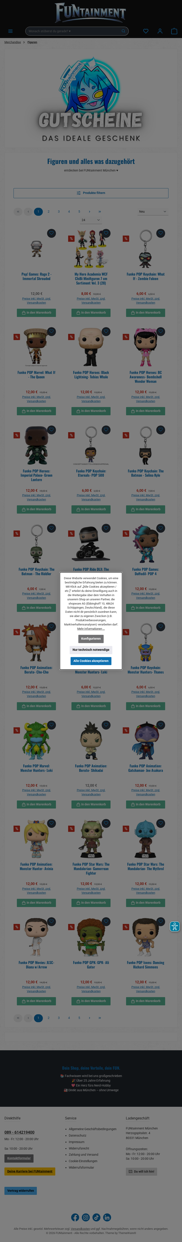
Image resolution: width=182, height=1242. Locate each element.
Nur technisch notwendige (91, 650)
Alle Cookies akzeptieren (91, 661)
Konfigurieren (91, 639)
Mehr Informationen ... (91, 628)
